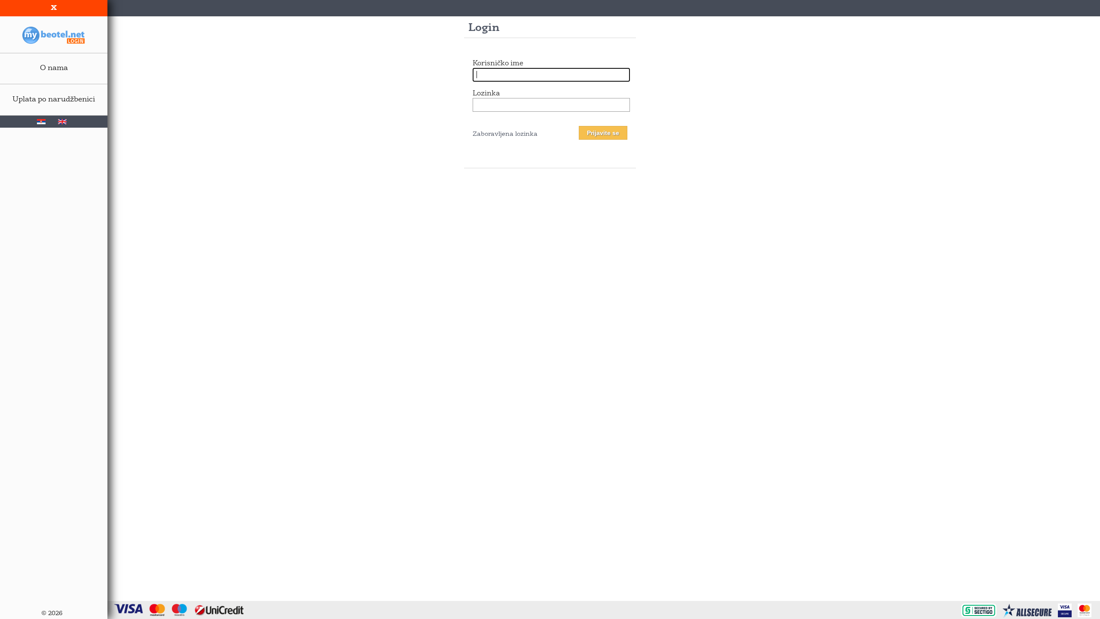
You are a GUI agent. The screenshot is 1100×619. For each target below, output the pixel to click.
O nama (54, 68)
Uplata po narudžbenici (53, 99)
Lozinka (486, 93)
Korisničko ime (498, 63)
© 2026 (51, 613)
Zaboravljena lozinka (505, 134)
